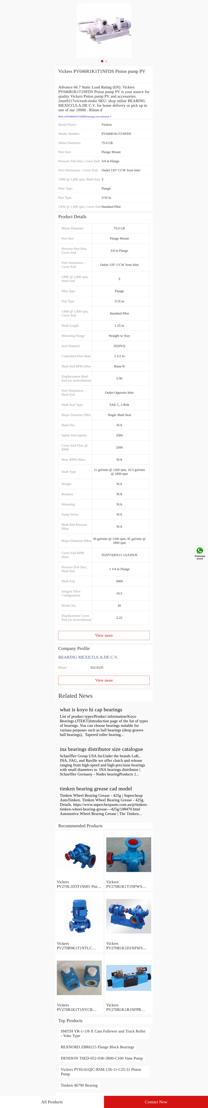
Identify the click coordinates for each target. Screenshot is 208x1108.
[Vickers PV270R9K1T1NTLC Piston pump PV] (79, 939)
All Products (52, 1101)
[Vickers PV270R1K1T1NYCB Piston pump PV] (79, 1000)
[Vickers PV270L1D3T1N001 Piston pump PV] (79, 877)
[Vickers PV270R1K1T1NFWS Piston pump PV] (129, 877)
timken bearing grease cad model (96, 789)
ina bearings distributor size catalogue (101, 749)
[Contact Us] (200, 554)
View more (104, 635)
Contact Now (156, 1101)
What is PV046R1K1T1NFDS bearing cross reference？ (85, 116)
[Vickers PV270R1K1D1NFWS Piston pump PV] (129, 939)
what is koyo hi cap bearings (91, 710)
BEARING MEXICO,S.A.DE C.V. (88, 657)
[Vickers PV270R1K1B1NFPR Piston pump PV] (129, 1000)
